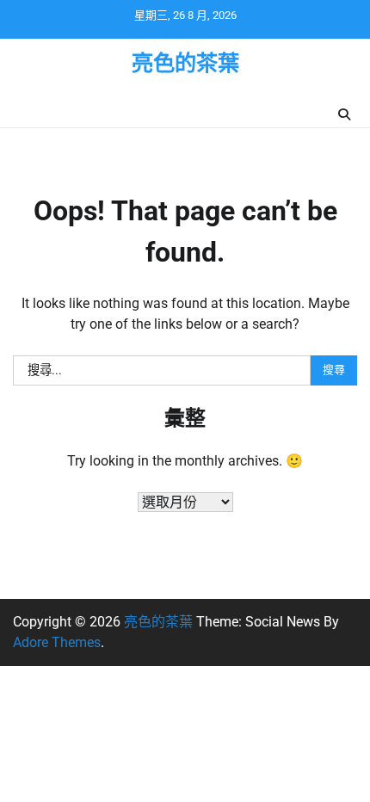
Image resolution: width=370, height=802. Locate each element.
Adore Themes (57, 642)
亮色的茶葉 (185, 63)
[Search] (344, 114)
